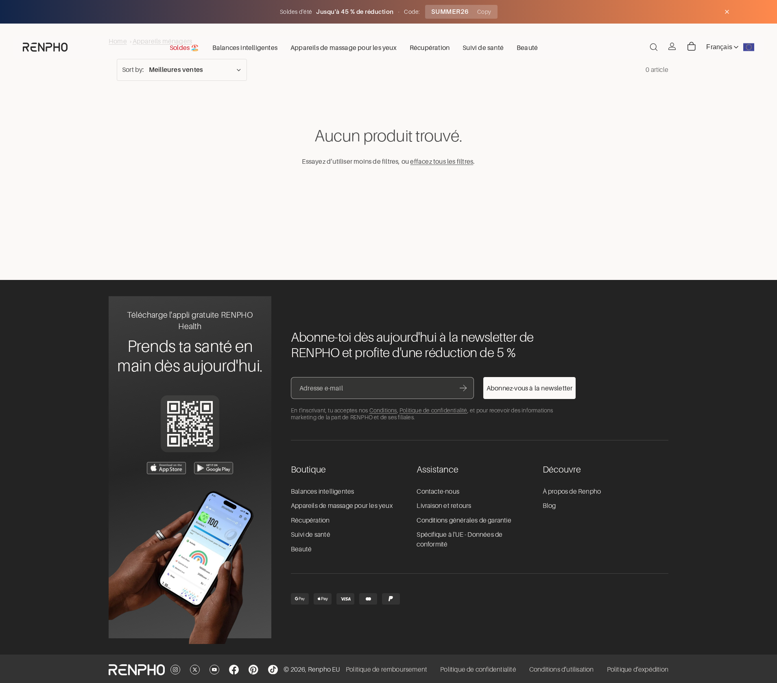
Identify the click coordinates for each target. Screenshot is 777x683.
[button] (182, 70)
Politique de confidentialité (433, 410)
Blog (549, 506)
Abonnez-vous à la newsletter (530, 388)
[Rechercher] (654, 47)
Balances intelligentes (322, 491)
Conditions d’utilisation (561, 669)
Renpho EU (324, 669)
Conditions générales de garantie (464, 520)
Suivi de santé (310, 534)
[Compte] (672, 46)
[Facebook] (234, 669)
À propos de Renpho (572, 491)
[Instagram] (175, 669)
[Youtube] (214, 669)
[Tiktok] (273, 669)
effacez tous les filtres (441, 161)
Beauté (301, 549)
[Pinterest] (253, 669)
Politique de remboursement (386, 669)
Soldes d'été (297, 12)
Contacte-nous (438, 491)
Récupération (310, 520)
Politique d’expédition (637, 669)
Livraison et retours (444, 506)
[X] (195, 669)
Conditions (383, 410)
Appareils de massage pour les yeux (342, 506)
